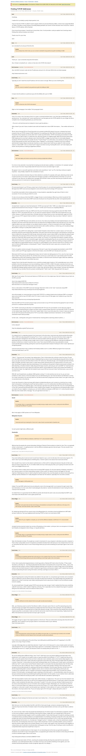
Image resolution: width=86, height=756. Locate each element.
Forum (26, 1)
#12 (73, 332)
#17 (73, 550)
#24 (73, 702)
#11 (73, 322)
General (36, 1)
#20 (73, 617)
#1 (73, 43)
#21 (73, 627)
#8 (73, 184)
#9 (73, 203)
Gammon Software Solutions (17, 1)
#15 (73, 455)
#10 (73, 273)
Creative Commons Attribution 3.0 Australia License (34, 752)
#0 (73, 14)
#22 (73, 652)
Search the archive (66, 4)
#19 (73, 594)
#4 (73, 77)
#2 (73, 56)
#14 (73, 395)
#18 (73, 574)
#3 (73, 67)
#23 (73, 695)
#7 (73, 150)
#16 (73, 498)
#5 (73, 98)
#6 (73, 113)
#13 (73, 354)
